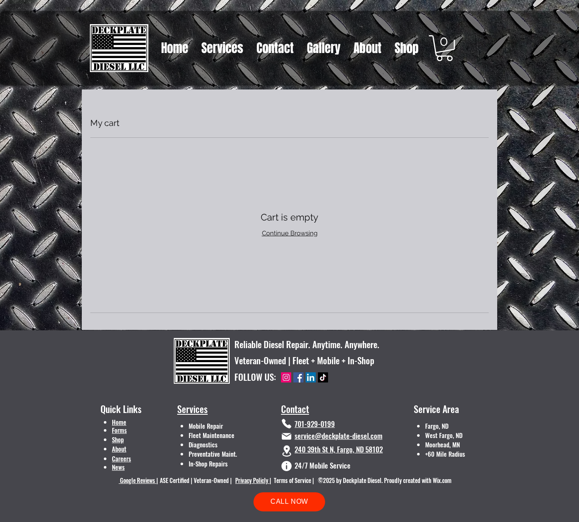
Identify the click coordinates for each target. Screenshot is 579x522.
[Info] (286, 466)
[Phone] (286, 423)
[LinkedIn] (311, 377)
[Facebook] (298, 377)
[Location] (286, 451)
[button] (444, 48)
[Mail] (286, 436)
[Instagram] (286, 377)
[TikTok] (323, 377)
